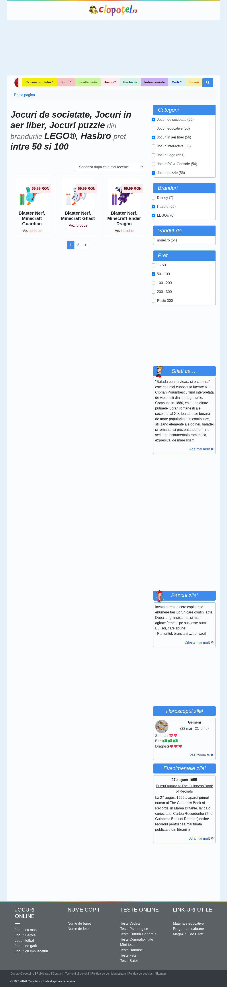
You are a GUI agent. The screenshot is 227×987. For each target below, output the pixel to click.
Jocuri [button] (109, 82)
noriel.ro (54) (167, 240)
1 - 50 (161, 265)
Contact (58, 973)
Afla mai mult (200, 449)
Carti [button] (175, 82)
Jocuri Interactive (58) (174, 146)
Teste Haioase (131, 950)
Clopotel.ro (113, 10)
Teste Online (139, 910)
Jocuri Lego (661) (170, 155)
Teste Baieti (129, 961)
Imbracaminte (154, 82)
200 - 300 (164, 292)
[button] (207, 82)
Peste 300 (165, 301)
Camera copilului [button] (38, 82)
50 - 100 (163, 274)
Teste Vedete (130, 923)
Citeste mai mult (197, 642)
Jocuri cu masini (27, 930)
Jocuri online (25, 913)
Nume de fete (78, 929)
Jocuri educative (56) (173, 128)
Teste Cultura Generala (138, 934)
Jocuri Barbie (25, 935)
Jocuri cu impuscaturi (31, 951)
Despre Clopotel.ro (22, 973)
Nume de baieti (80, 923)
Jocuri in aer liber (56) (174, 137)
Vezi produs (32, 231)
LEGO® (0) (165, 215)
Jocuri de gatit (26, 946)
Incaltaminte (87, 82)
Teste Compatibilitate (136, 939)
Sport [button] (65, 82)
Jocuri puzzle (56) (171, 173)
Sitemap (160, 973)
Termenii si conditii (77, 973)
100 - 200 (164, 283)
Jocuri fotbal (24, 940)
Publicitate (43, 973)
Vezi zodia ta (200, 755)
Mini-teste (127, 945)
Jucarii (194, 82)
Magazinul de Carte (188, 934)
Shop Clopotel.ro (16, 82)
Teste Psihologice (134, 929)
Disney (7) (165, 198)
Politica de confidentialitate (108, 973)
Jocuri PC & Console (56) (177, 164)
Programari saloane (188, 929)
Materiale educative (188, 923)
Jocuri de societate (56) (175, 119)
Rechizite (130, 82)
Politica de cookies (140, 973)
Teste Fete (128, 955)
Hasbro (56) (166, 206)
